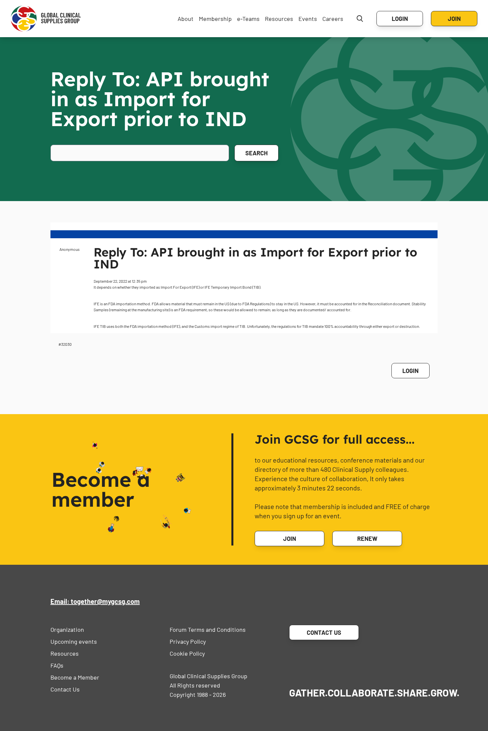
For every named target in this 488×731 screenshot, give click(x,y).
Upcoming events (73, 641)
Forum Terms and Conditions (208, 629)
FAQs (56, 665)
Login (400, 18)
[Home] (46, 18)
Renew (367, 538)
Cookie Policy (187, 653)
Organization (67, 629)
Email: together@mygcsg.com (95, 601)
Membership (215, 18)
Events (307, 18)
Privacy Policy (188, 641)
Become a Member (74, 677)
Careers (332, 18)
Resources (279, 18)
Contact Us (65, 689)
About (186, 18)
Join (454, 18)
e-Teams (248, 18)
